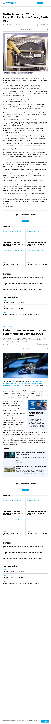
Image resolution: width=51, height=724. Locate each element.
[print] (47, 29)
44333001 (10, 467)
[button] (4, 3)
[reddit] (27, 29)
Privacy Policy (5, 721)
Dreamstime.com (43, 353)
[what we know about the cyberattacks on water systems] (37, 405)
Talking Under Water (34, 417)
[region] (25, 721)
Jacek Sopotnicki (9, 467)
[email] (30, 29)
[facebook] (21, 29)
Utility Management (8, 326)
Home (4, 10)
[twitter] (25, 29)
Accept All (45, 721)
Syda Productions (36, 353)
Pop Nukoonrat (11, 453)
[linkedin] (23, 29)
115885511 (30, 353)
